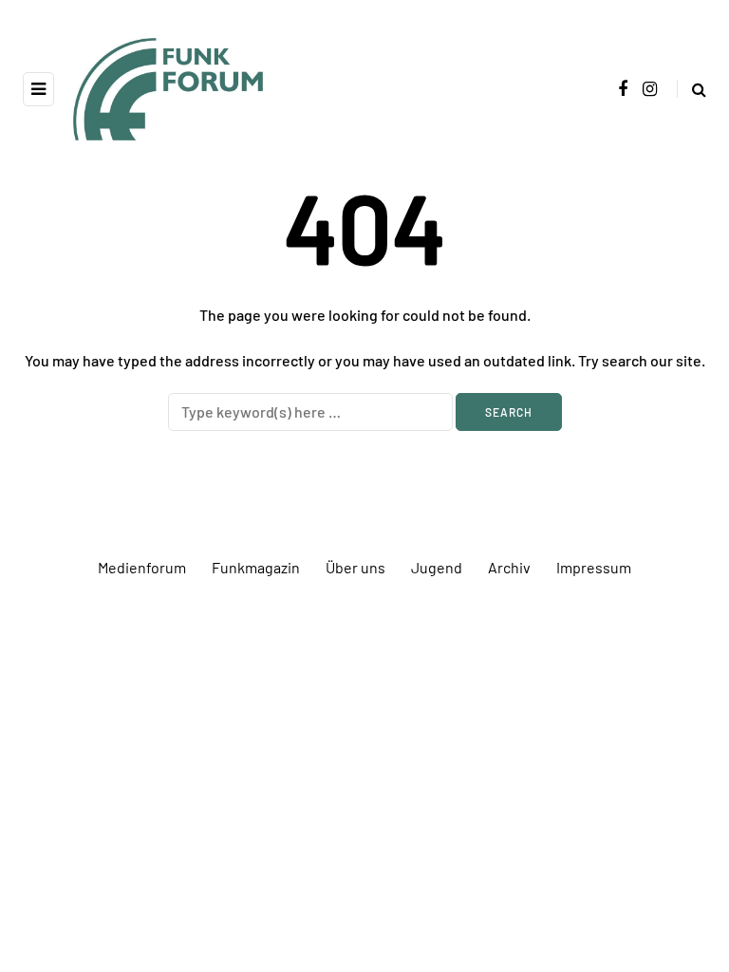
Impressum (593, 567)
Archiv (509, 567)
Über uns (355, 567)
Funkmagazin (256, 567)
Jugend (436, 567)
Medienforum (142, 567)
